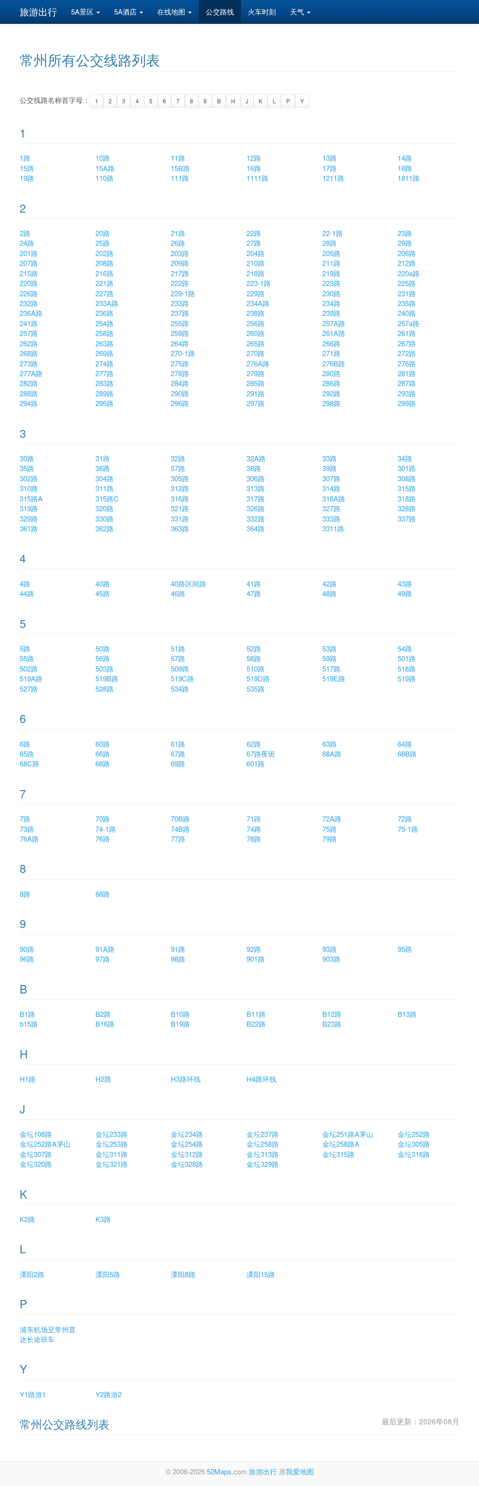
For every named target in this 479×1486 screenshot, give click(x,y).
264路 (180, 343)
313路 (256, 488)
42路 (329, 583)
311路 (104, 488)
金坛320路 (36, 1164)
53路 (329, 648)
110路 (104, 178)
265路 (256, 343)
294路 (29, 403)
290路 (180, 393)
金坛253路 (111, 1144)
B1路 (27, 1014)
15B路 (180, 168)
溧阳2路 (32, 1274)
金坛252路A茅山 (45, 1144)
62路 (254, 744)
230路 (331, 293)
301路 (407, 468)
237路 (180, 313)
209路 (180, 263)
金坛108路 (36, 1134)
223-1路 (259, 283)
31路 (102, 458)
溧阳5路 (107, 1274)
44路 (27, 593)
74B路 (180, 829)
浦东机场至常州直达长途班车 (48, 1334)
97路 (102, 959)
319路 (29, 508)
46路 (178, 593)
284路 (180, 383)
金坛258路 (263, 1144)
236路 (104, 313)
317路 (256, 498)
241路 (29, 323)
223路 (331, 283)
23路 (405, 233)
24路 (27, 243)
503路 (104, 668)
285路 (256, 383)
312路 (180, 488)
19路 (27, 178)
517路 (331, 668)
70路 (102, 818)
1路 (25, 158)
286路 (331, 383)
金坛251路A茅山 (347, 1134)
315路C (107, 498)
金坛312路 (187, 1154)
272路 (407, 353)
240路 (407, 313)
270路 (256, 353)
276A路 (258, 363)
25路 (102, 243)
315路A (31, 498)
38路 (254, 468)
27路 (254, 243)
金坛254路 (187, 1144)
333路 (331, 518)
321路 (180, 508)
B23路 (331, 1024)
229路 (256, 293)
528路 (104, 688)
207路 (29, 263)
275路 (180, 363)
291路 (256, 393)
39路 (329, 468)
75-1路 (408, 829)
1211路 (333, 178)
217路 (180, 273)
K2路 (27, 1219)
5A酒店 (126, 11)
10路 (102, 158)
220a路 (409, 273)
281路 (407, 373)
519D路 (258, 678)
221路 (104, 283)
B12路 (331, 1014)
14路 (405, 158)
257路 (29, 333)
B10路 (180, 1014)
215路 (29, 273)
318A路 (333, 498)
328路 (407, 508)
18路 (405, 168)
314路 (331, 488)
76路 (102, 838)
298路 (331, 403)
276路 (407, 363)
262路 (29, 343)
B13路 (407, 1014)
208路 (104, 263)
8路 (25, 894)
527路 (29, 688)
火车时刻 (262, 11)
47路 (254, 593)
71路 (254, 818)
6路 (25, 744)
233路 (180, 303)
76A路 (29, 838)
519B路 (106, 678)
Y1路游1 (33, 1394)
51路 (178, 648)
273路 (29, 363)
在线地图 (172, 11)
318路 (407, 498)
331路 (180, 518)
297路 (256, 403)
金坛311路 (111, 1154)
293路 (407, 393)
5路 (25, 648)
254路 (104, 323)
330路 (104, 518)
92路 (254, 949)
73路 (27, 829)
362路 (104, 528)
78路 (254, 838)
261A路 (333, 333)
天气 (298, 11)
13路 (329, 158)
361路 (29, 528)
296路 (180, 403)
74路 (254, 829)
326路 (256, 508)
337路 (407, 518)
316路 (180, 498)
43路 (405, 583)
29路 (405, 243)
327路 (331, 508)
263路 (104, 343)
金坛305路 (414, 1144)
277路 (104, 373)
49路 (405, 593)
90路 (27, 949)
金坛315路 (338, 1154)
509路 (180, 668)
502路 (29, 668)
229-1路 (183, 293)
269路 (104, 353)
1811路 (409, 178)
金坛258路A (340, 1144)
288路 (29, 393)
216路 (104, 273)
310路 (29, 488)
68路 (102, 763)
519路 (407, 678)
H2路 (103, 1079)
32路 (178, 458)
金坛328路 (187, 1164)
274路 (104, 363)
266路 (331, 343)
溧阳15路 (261, 1274)
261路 (407, 333)
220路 (29, 283)
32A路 (256, 458)
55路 (27, 658)
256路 (256, 323)
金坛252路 (414, 1134)
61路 (178, 744)
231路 (407, 293)
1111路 (258, 178)
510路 (256, 668)
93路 (329, 949)
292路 (331, 393)
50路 (102, 648)
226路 (29, 293)
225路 (407, 283)
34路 (405, 458)
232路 (29, 303)
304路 (104, 478)
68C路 (29, 763)
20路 (102, 233)
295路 (104, 403)
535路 (256, 688)
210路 (256, 263)
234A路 (258, 303)
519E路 (333, 678)
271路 (331, 353)
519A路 (31, 678)
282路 (29, 383)
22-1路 (332, 233)
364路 (256, 528)
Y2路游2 (108, 1394)
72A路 (331, 818)
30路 (27, 458)
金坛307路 (36, 1154)
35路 (27, 468)
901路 (256, 959)
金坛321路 (111, 1164)
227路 (104, 293)
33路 (329, 458)
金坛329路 (263, 1164)
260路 (256, 333)
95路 (405, 949)
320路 (104, 508)
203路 (180, 253)
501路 (407, 658)
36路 (102, 468)
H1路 (28, 1079)
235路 (407, 303)
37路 (178, 468)
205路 (331, 253)
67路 (178, 753)
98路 (178, 959)
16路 (254, 168)
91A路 (105, 949)
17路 (329, 168)
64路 (405, 744)
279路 (256, 373)
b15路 (29, 1024)
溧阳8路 (183, 1274)
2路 (25, 233)
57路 (178, 658)
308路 (407, 478)
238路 (256, 313)
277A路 (31, 373)
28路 (329, 243)
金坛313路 (263, 1154)
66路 (102, 753)
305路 (180, 478)
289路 (104, 393)
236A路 (31, 313)
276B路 (333, 363)
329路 (29, 518)
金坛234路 (187, 1134)
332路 (256, 518)
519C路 (182, 678)
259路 (180, 333)
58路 (254, 658)
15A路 (105, 168)
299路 (407, 403)
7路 (25, 818)
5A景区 (83, 11)
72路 (405, 818)
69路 (178, 763)
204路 (256, 253)
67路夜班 (261, 753)
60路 (102, 744)
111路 (180, 178)
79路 (329, 838)
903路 (331, 959)
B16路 (105, 1024)
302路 (29, 478)
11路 (178, 158)
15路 (27, 168)
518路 (407, 668)
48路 (329, 593)
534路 (180, 688)
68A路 (331, 753)
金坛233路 (111, 1134)
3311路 (333, 528)
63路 (329, 744)
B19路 (180, 1024)
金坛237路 (263, 1134)
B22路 (256, 1024)
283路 (104, 383)
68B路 (407, 753)
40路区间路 (188, 583)
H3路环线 (186, 1079)
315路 (407, 488)
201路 (29, 253)
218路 (256, 273)
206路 (407, 253)
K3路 (103, 1219)
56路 (102, 658)
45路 (102, 593)
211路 (331, 263)
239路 (331, 313)
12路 (254, 158)
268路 (29, 353)
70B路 (180, 818)
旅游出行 (38, 11)
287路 (407, 383)
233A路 (106, 303)
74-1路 (105, 829)
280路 (331, 373)
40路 (102, 583)
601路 (256, 763)
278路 (180, 373)
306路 (256, 478)
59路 (329, 658)
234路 (331, 303)
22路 (254, 233)
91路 (178, 949)
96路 (27, 959)
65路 (27, 753)
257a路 (409, 323)
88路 (102, 894)
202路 (104, 253)
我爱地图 (300, 1471)
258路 (104, 333)
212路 (407, 263)
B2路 (103, 1014)
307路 (331, 478)
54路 (405, 648)
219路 (331, 273)
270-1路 (183, 353)
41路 (254, 583)
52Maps (219, 1471)
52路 (254, 648)
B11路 (256, 1014)
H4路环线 (261, 1079)
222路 (180, 283)
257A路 (333, 323)
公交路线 (220, 11)
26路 (178, 243)
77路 (178, 838)
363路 (180, 528)
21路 (178, 233)
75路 (329, 829)
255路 (180, 323)
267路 (407, 343)
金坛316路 (414, 1154)
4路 (25, 583)
